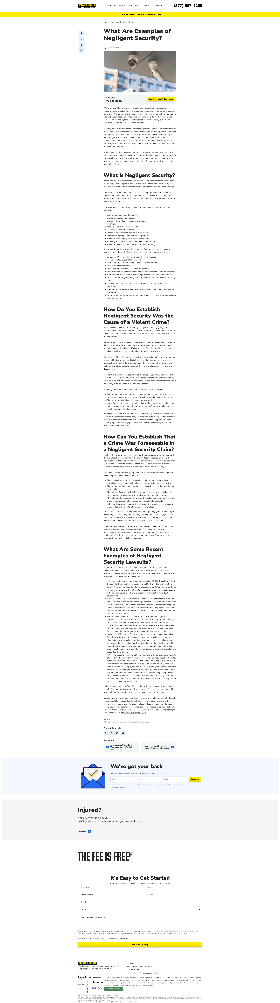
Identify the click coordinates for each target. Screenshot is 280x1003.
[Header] (87, 5)
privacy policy (124, 938)
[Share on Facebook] (81, 33)
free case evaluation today (134, 712)
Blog (112, 22)
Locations (122, 6)
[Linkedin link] (87, 991)
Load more (82, 831)
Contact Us (148, 967)
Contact (155, 6)
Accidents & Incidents (124, 22)
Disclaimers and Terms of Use (129, 1002)
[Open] (162, 5)
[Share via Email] (81, 50)
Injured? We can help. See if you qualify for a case (139, 14)
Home (106, 22)
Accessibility (134, 973)
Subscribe (195, 779)
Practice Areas (134, 6)
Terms (105, 938)
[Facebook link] (87, 984)
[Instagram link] (87, 989)
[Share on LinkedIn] (81, 45)
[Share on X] (81, 39)
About (146, 6)
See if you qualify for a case (161, 99)
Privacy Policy (137, 785)
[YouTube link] (87, 986)
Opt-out (143, 973)
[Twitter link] (87, 981)
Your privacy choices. (113, 989)
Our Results (111, 6)
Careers (140, 967)
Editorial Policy (152, 973)
